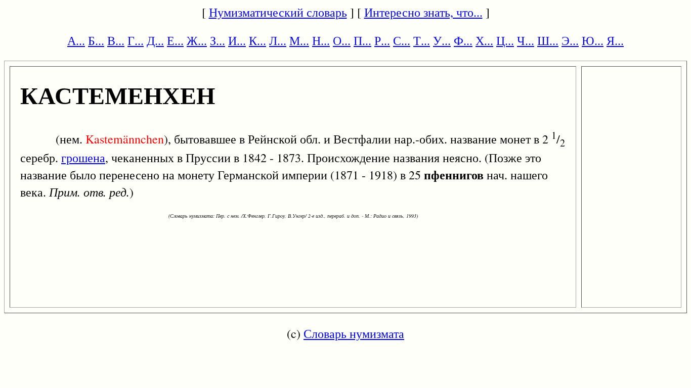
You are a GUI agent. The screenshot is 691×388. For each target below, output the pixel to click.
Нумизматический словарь (278, 12)
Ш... (547, 40)
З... (217, 40)
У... (442, 40)
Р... (382, 40)
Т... (421, 40)
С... (401, 40)
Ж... (197, 40)
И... (237, 40)
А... (76, 40)
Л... (277, 40)
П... (362, 40)
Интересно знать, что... (423, 12)
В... (115, 40)
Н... (321, 40)
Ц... (505, 40)
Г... (135, 40)
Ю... (592, 40)
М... (299, 40)
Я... (615, 40)
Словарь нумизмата (354, 333)
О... (342, 40)
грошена (83, 158)
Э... (570, 40)
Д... (155, 40)
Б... (96, 40)
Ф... (463, 40)
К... (257, 40)
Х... (484, 40)
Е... (175, 40)
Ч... (525, 40)
